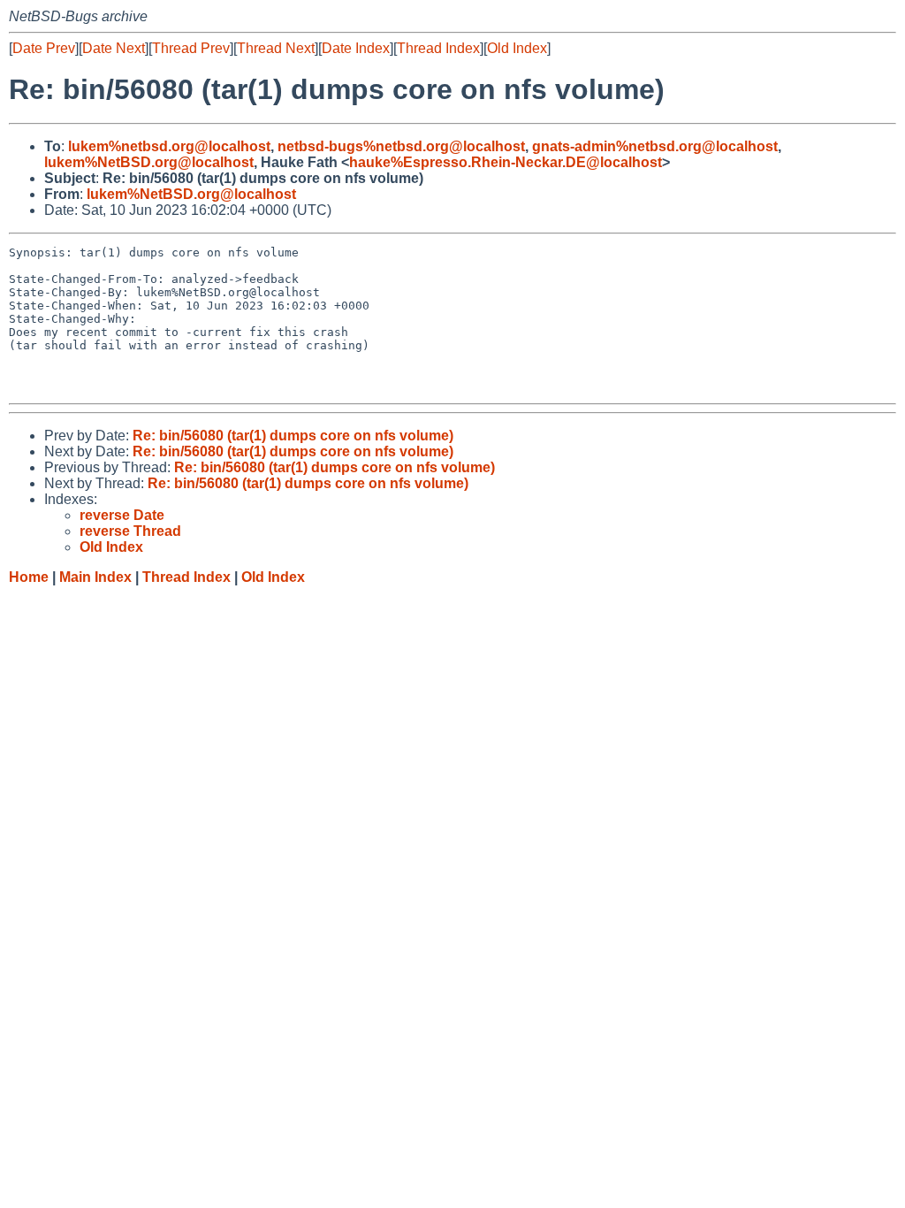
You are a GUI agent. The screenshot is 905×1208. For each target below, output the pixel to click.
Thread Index (438, 48)
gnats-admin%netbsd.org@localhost (655, 146)
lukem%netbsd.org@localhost (169, 146)
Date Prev (43, 48)
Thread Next (276, 48)
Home (29, 577)
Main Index (95, 577)
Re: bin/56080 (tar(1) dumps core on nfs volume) (293, 435)
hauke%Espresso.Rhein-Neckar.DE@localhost (505, 162)
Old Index (517, 48)
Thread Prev (191, 48)
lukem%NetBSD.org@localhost (149, 162)
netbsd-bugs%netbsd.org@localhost (401, 146)
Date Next (113, 48)
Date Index (356, 48)
